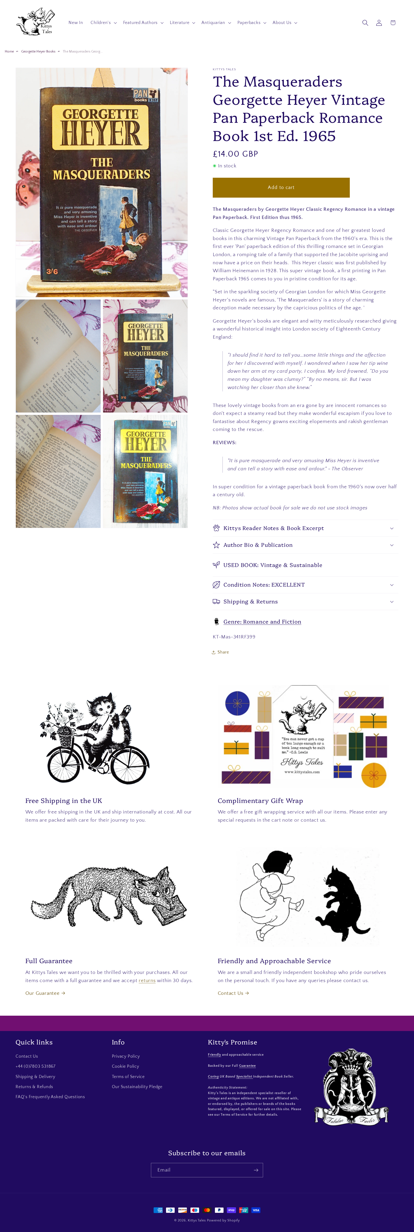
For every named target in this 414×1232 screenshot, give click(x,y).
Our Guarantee (42, 993)
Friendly (214, 1055)
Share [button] (223, 652)
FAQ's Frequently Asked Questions (50, 1097)
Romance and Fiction (262, 621)
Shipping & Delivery (35, 1076)
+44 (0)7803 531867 (36, 1066)
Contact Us (230, 993)
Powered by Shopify (223, 1220)
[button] (103, 22)
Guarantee (247, 1066)
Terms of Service (128, 1076)
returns (147, 980)
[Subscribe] (256, 1170)
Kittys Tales (197, 1220)
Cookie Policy (125, 1066)
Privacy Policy (126, 1056)
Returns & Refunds (34, 1087)
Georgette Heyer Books (38, 51)
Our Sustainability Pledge (137, 1087)
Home (9, 51)
